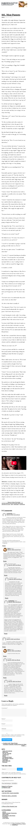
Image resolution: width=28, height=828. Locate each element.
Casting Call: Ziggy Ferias (10, 743)
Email (4, 723)
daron (3, 17)
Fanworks (5, 759)
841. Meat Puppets (11, 14)
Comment (5, 708)
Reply (4, 545)
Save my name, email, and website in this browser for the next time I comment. (13, 735)
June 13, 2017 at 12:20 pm (13, 514)
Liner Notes (5, 818)
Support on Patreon (7, 786)
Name (4, 718)
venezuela (16, 504)
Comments (22, 504)
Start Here (5, 752)
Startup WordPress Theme (19, 823)
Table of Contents (7, 751)
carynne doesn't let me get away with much (12, 503)
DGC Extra (5, 814)
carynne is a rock (6, 504)
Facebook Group (7, 757)
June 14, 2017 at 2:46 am (14, 565)
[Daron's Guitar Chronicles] (14, 6)
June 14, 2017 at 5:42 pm (14, 602)
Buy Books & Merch (7, 758)
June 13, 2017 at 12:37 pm (14, 549)
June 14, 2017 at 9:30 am (15, 579)
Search (20, 769)
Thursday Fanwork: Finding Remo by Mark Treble (14, 745)
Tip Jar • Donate (6, 753)
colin (12, 504)
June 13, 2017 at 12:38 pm (14, 650)
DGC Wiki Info (6, 761)
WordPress (15, 824)
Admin (4, 812)
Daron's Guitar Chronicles (14, 502)
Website (4, 728)
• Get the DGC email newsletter (10, 793)
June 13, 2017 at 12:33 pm (13, 639)
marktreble (9, 513)
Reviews (4, 762)
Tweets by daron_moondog (9, 795)
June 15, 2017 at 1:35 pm (13, 660)
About (4, 756)
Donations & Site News (8, 815)
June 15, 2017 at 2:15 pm (14, 681)
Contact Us (5, 754)
